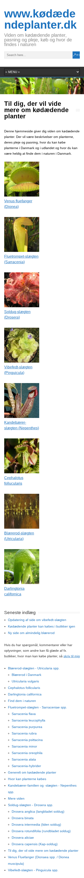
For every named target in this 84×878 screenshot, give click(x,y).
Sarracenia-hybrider (26, 766)
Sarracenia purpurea (27, 727)
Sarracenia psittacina (27, 740)
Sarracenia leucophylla (28, 720)
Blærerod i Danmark (26, 675)
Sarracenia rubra (24, 733)
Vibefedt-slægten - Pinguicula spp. (33, 870)
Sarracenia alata (24, 759)
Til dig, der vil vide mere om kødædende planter (43, 850)
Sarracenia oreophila (27, 753)
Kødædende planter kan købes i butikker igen (41, 626)
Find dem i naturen (22, 701)
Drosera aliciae (23, 837)
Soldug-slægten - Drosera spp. (30, 805)
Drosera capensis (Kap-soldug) (35, 844)
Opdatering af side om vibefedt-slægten (37, 620)
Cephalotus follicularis (24, 688)
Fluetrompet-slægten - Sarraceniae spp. (37, 707)
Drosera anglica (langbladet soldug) (38, 811)
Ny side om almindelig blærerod (31, 633)
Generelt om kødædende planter (32, 772)
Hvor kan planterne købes (27, 779)
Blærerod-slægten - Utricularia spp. (34, 668)
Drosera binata (23, 818)
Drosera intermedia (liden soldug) (36, 824)
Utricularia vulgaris (25, 681)
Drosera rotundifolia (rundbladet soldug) (41, 831)
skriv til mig (71, 656)
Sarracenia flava (24, 714)
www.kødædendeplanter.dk (40, 19)
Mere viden (16, 798)
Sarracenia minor (24, 746)
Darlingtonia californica (25, 694)
